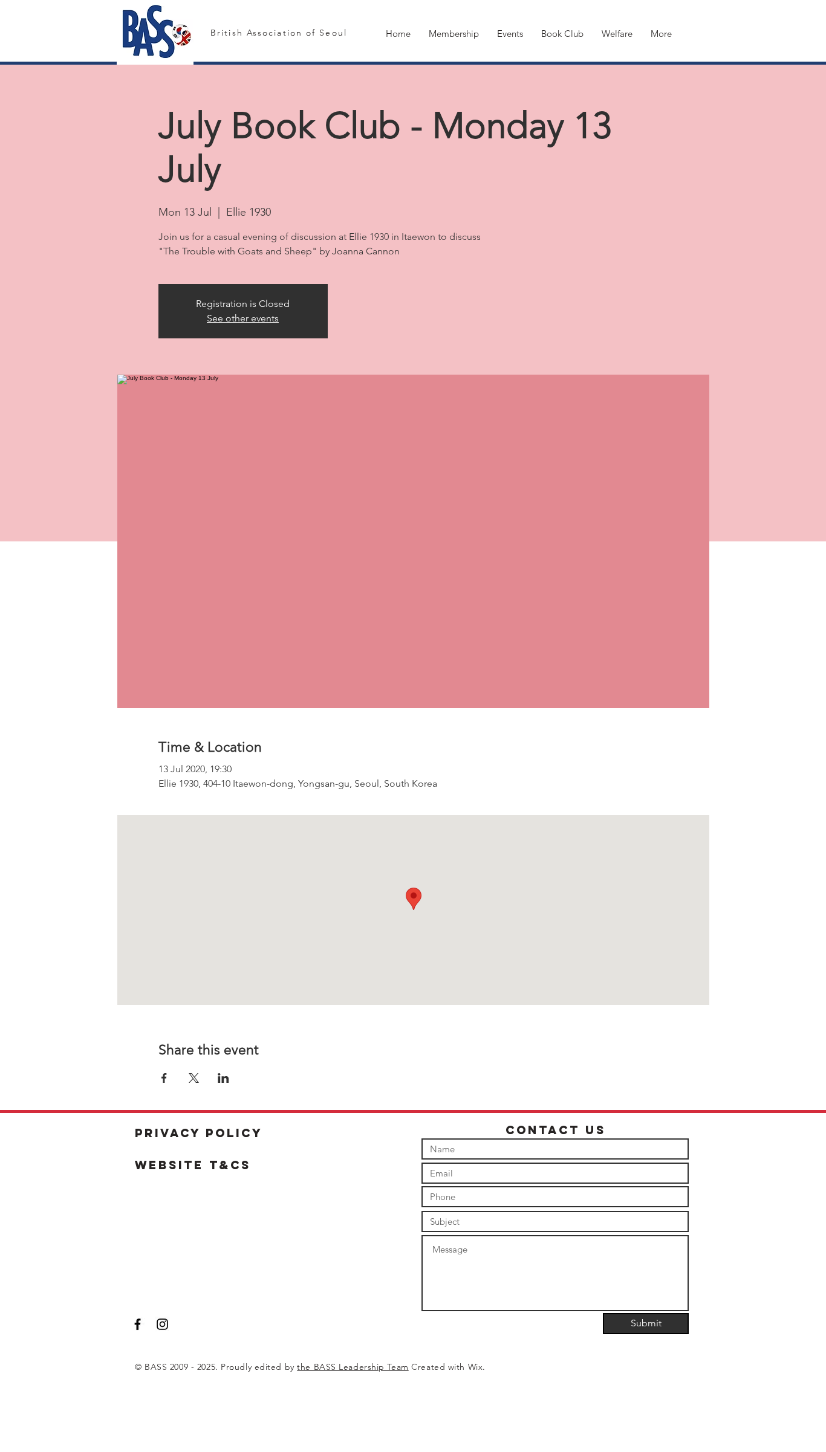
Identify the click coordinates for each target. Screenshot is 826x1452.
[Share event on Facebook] (164, 1078)
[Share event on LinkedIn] (223, 1078)
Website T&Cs (193, 1165)
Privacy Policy (199, 1133)
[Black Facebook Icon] (137, 1324)
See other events (243, 318)
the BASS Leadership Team (352, 1366)
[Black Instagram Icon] (162, 1324)
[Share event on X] (194, 1078)
